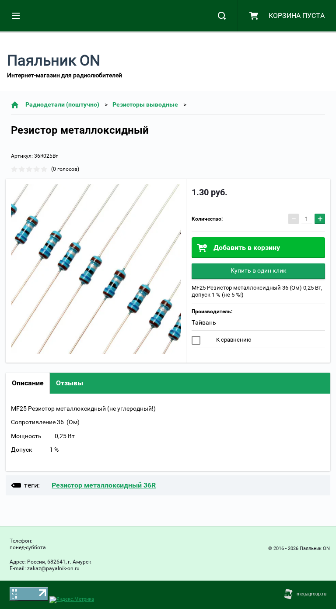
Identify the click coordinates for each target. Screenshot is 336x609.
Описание (28, 383)
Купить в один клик (259, 270)
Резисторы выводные (145, 104)
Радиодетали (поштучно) (62, 104)
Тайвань (204, 322)
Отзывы (69, 383)
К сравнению (233, 339)
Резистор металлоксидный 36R (104, 485)
